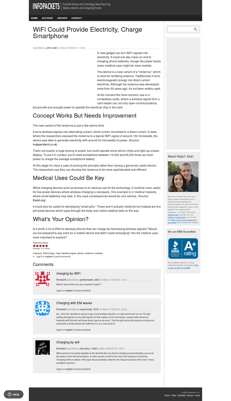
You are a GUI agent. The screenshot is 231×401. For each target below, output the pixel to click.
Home (34, 18)
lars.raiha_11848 (88, 348)
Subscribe (181, 395)
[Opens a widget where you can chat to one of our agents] (13, 394)
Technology (48, 253)
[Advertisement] (60, 74)
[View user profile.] (42, 284)
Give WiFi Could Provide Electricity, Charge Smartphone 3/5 (40, 245)
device (80, 253)
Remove (190, 395)
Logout (197, 395)
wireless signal (69, 253)
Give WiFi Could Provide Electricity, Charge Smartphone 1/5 (34, 245)
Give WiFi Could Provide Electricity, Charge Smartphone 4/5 (43, 245)
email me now (173, 214)
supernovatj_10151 (89, 309)
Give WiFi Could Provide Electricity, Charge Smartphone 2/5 (37, 245)
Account (47, 18)
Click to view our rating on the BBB (183, 266)
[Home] (76, 8)
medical (99, 253)
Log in (39, 256)
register (49, 256)
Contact (76, 18)
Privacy (167, 395)
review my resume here (177, 217)
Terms (174, 395)
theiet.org (39, 200)
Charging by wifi (67, 342)
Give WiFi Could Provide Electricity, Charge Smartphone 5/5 (46, 245)
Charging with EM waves (74, 302)
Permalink (61, 279)
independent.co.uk (44, 144)
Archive (62, 18)
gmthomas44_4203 (89, 279)
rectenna (89, 253)
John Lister (51, 47)
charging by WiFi (68, 273)
